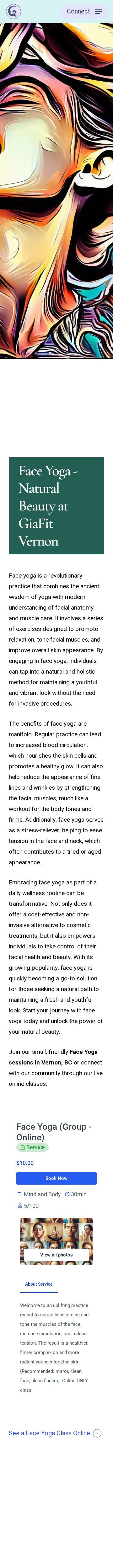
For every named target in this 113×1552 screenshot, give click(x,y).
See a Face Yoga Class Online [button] (49, 1433)
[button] (84, 11)
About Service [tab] (39, 1284)
